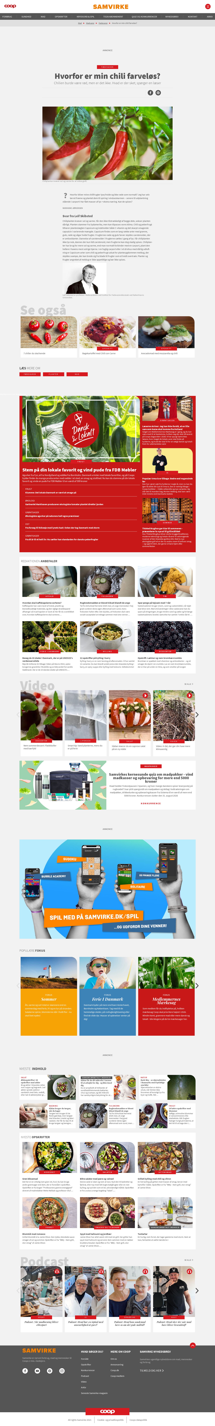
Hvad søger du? (92, 1351)
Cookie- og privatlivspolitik (110, 1419)
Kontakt (192, 16)
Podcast (85, 1375)
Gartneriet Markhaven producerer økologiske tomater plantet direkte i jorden (64, 504)
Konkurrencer (88, 1370)
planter (53, 374)
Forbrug (7, 16)
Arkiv (210, 16)
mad (77, 374)
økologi (30, 500)
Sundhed (26, 16)
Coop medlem (117, 1375)
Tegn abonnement (113, 16)
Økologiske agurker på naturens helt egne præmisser (52, 515)
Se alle (187, 684)
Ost (27, 524)
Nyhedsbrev (171, 16)
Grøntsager (32, 512)
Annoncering (117, 1364)
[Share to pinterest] (158, 92)
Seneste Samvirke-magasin (94, 1393)
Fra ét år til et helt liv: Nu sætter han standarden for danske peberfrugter (61, 539)
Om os (114, 1358)
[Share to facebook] (150, 92)
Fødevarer (103, 23)
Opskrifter (61, 16)
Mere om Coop (121, 1351)
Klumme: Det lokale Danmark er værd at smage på (50, 492)
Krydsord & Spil (85, 16)
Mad (43, 16)
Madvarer (90, 23)
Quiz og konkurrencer (144, 16)
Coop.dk (115, 1370)
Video (84, 1381)
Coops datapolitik (138, 1419)
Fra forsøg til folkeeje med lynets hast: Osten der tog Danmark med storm (62, 527)
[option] (49, 337)
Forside (84, 1358)
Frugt (28, 488)
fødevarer (107, 67)
